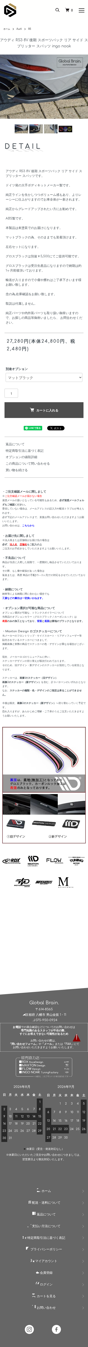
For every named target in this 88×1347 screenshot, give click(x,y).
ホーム (6, 29)
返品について (15, 444)
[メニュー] (81, 10)
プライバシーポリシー (46, 1249)
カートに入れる (47, 410)
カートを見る (46, 1296)
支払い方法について (45, 1226)
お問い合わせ (46, 1307)
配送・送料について (45, 1202)
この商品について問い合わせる (28, 463)
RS (29, 29)
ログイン (46, 1284)
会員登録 (46, 1272)
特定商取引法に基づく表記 (25, 450)
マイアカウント (45, 1261)
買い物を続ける (17, 470)
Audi (19, 29)
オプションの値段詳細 (21, 457)
